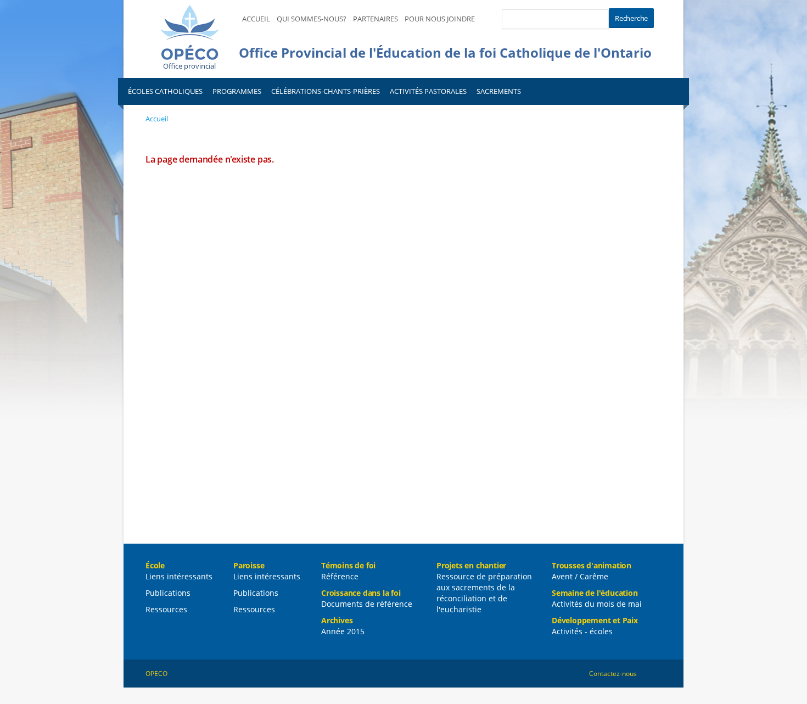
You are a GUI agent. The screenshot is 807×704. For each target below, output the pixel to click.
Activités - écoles (582, 631)
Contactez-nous (613, 673)
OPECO (156, 673)
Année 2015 (343, 631)
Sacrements (499, 91)
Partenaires (375, 19)
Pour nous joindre (440, 19)
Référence (339, 576)
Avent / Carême (580, 576)
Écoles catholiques (165, 91)
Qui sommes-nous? (311, 19)
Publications (167, 593)
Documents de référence (366, 604)
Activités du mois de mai (597, 604)
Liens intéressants (178, 576)
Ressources (166, 609)
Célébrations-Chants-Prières (325, 91)
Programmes (236, 91)
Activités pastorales (428, 91)
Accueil (256, 19)
